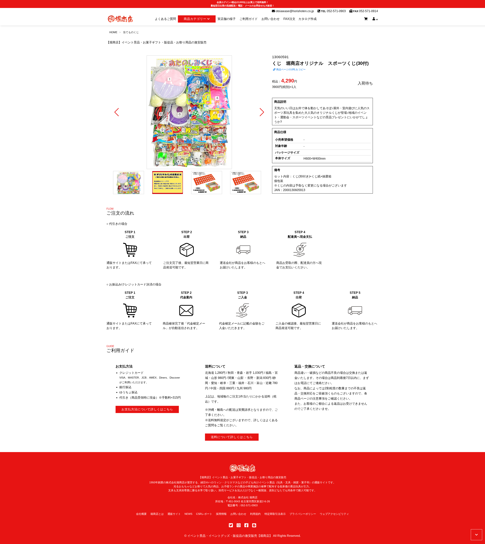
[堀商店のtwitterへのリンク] (231, 525)
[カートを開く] (366, 18)
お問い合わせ (270, 18)
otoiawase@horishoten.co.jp (294, 11)
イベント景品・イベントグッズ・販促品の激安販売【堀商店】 (229, 535)
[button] (116, 112)
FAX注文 (289, 18)
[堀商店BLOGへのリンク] (254, 525)
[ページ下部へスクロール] (476, 534)
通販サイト (174, 513)
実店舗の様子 (226, 18)
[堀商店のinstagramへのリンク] (239, 525)
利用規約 (255, 513)
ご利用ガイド (248, 18)
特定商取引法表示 (275, 513)
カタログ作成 (307, 18)
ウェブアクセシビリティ (334, 513)
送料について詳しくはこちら (232, 437)
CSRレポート (204, 513)
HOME (113, 32)
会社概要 (141, 513)
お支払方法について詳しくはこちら (147, 409)
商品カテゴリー (195, 18)
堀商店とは (157, 513)
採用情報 (221, 513)
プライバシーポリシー (302, 513)
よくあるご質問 (165, 18)
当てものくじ (131, 32)
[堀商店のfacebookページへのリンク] (246, 525)
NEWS (188, 513)
